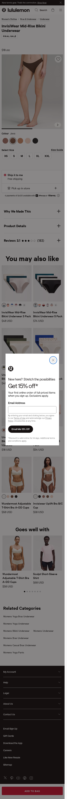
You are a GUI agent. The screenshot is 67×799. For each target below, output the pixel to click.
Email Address (16, 402)
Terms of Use (20, 418)
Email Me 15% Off (21, 429)
